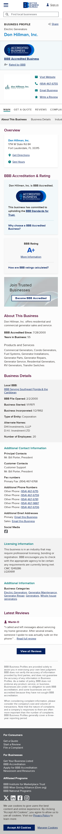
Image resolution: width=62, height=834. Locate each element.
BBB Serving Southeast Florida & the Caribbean (26, 390)
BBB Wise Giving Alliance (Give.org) (24, 787)
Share (55, 24)
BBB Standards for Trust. (28, 213)
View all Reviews (31, 651)
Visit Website (47, 77)
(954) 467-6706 (30, 507)
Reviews (41, 109)
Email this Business (25, 517)
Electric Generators (15, 592)
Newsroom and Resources (19, 771)
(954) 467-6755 (49, 83)
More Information (31, 257)
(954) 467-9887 (30, 503)
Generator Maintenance (42, 592)
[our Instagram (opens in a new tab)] (27, 800)
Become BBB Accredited (30, 298)
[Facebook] (6, 531)
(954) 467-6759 (30, 495)
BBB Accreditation (14, 764)
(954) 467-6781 (29, 499)
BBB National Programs (17, 791)
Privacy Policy (41, 815)
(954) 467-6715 (29, 491)
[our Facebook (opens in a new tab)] (20, 800)
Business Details (41, 119)
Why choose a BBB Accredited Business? (26, 227)
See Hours (18, 161)
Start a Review (12, 744)
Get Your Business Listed (18, 761)
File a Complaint (13, 748)
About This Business (14, 119)
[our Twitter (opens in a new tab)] (6, 800)
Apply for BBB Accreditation (20, 768)
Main (6, 109)
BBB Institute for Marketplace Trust (24, 784)
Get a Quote (23, 109)
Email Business (49, 90)
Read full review (26, 639)
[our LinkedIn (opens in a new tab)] (13, 800)
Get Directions (21, 155)
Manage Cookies (48, 827)
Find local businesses (24, 14)
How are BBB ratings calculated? (28, 268)
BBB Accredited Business (21, 59)
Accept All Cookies (19, 828)
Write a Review (49, 97)
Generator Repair (14, 596)
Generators (32, 596)
